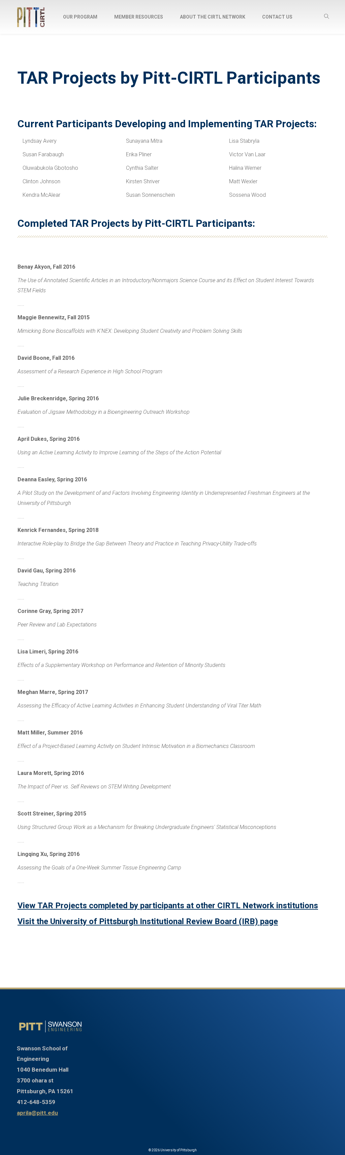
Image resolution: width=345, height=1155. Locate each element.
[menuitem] (80, 17)
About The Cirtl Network (212, 17)
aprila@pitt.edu (37, 1112)
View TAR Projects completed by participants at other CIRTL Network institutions (168, 906)
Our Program (80, 17)
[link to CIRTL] (50, 1026)
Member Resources (138, 17)
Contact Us (277, 17)
